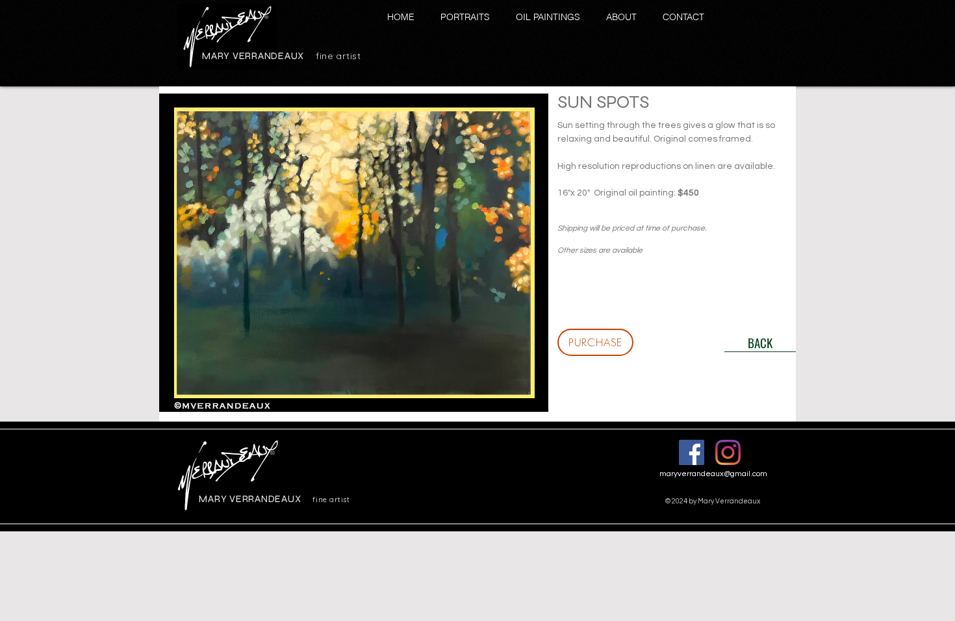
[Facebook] (691, 452)
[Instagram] (728, 452)
